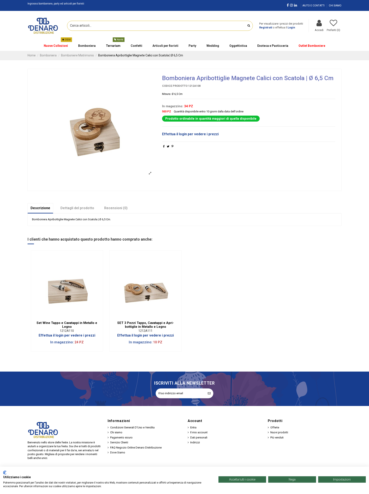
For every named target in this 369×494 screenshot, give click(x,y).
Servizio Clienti (119, 442)
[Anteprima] (69, 317)
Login (291, 27)
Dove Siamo (117, 452)
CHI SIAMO (335, 5)
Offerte (274, 427)
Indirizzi (195, 442)
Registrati (265, 27)
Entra (193, 427)
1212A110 (67, 331)
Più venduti (277, 437)
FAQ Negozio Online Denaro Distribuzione (136, 447)
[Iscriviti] (209, 393)
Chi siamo (116, 432)
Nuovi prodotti (279, 432)
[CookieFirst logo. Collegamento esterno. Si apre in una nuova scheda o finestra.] (4, 473)
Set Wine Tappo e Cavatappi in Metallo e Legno (67, 325)
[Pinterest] (172, 146)
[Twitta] (168, 146)
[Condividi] (163, 146)
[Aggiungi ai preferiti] (64, 317)
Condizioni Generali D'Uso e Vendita (132, 427)
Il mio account (199, 432)
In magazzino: (172, 106)
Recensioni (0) (115, 208)
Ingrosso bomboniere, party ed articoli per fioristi (56, 3)
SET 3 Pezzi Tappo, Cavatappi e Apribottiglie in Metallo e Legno (145, 325)
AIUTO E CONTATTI (313, 5)
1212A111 (145, 331)
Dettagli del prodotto (77, 208)
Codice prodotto (174, 85)
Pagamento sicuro (121, 437)
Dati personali (198, 437)
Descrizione (40, 208)
